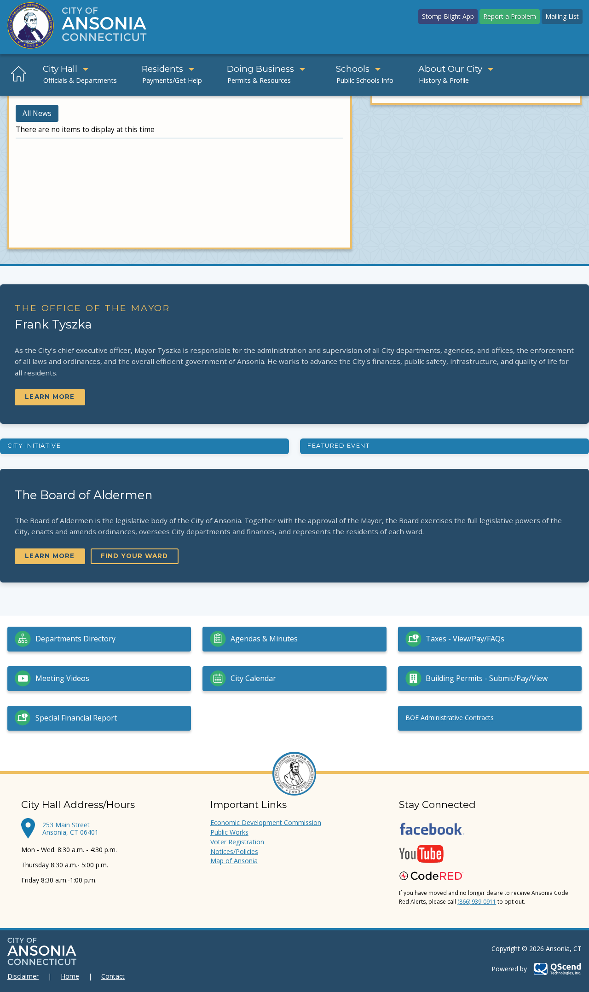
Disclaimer (23, 976)
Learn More (50, 396)
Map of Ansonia (234, 860)
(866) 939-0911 (476, 901)
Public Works (229, 832)
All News (37, 113)
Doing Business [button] (260, 68)
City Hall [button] (60, 68)
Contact (113, 976)
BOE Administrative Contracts (449, 717)
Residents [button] (162, 68)
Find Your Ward (134, 555)
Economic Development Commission (265, 822)
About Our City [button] (450, 68)
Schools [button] (353, 68)
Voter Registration (237, 841)
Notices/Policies (234, 851)
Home (70, 976)
